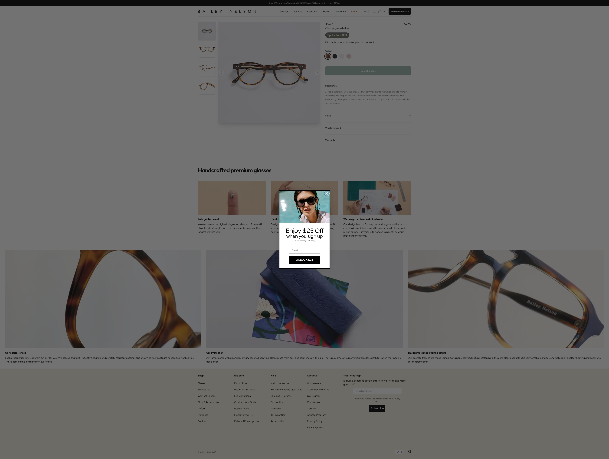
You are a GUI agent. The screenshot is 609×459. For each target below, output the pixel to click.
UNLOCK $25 (304, 259)
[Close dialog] (326, 193)
